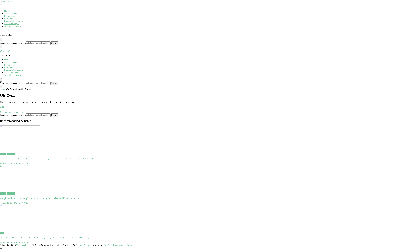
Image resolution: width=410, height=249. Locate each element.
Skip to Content (6, 1)
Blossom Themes (83, 245)
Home (7, 11)
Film (2, 233)
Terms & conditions (12, 26)
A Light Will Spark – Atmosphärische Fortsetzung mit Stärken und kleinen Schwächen (40, 198)
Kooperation (9, 16)
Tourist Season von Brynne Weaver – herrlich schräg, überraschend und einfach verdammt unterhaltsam (48, 158)
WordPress (107, 245)
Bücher (3, 154)
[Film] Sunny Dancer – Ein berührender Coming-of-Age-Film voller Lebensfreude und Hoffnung (44, 237)
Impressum (9, 18)
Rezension (11, 154)
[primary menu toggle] (1, 4)
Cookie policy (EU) (12, 23)
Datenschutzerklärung (13, 21)
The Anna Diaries (6, 30)
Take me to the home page (11, 112)
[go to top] (1, 248)
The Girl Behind (11, 13)
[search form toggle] (1, 39)
